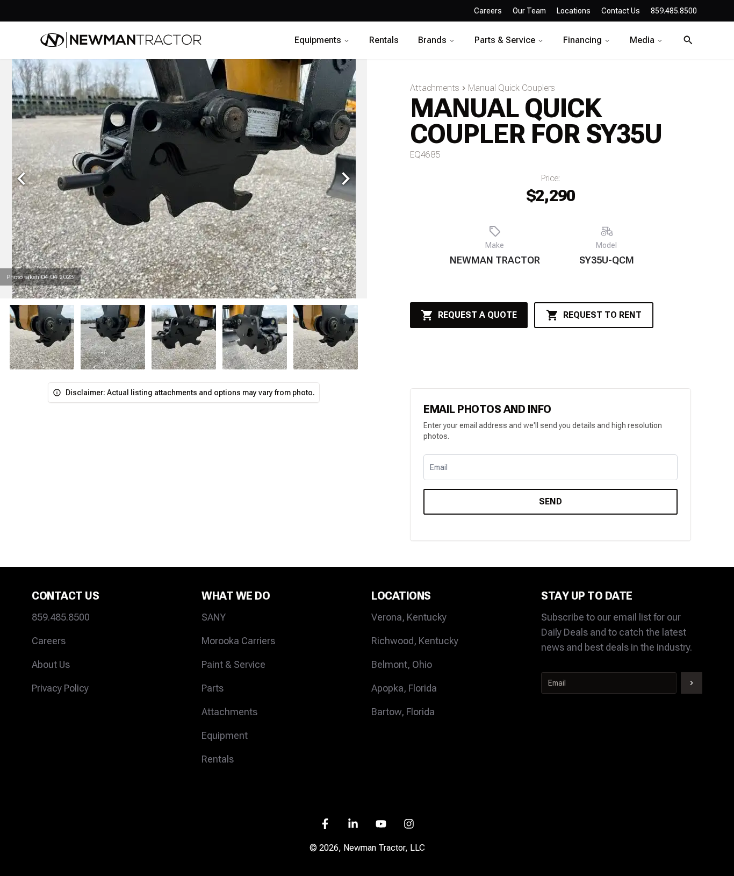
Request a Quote (477, 315)
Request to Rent (602, 315)
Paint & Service (233, 664)
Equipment (225, 735)
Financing (582, 40)
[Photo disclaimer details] (57, 392)
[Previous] (21, 178)
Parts (213, 688)
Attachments (434, 88)
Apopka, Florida (404, 688)
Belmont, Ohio (401, 664)
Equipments (317, 40)
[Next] (345, 178)
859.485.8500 (61, 617)
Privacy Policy (60, 688)
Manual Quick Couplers (511, 88)
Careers (488, 10)
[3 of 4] (42, 337)
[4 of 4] (113, 337)
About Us (51, 664)
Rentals (384, 40)
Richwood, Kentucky (414, 640)
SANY (214, 617)
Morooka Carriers (238, 640)
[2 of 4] (254, 337)
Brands (432, 40)
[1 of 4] (184, 337)
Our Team (529, 10)
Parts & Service (504, 40)
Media (642, 40)
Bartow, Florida (403, 711)
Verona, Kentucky (409, 617)
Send (550, 501)
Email (439, 467)
